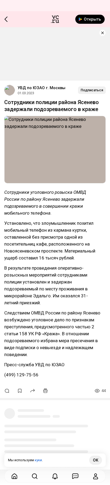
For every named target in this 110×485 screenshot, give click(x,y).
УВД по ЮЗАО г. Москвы (41, 87)
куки (38, 460)
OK (95, 460)
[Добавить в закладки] (19, 391)
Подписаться (92, 90)
